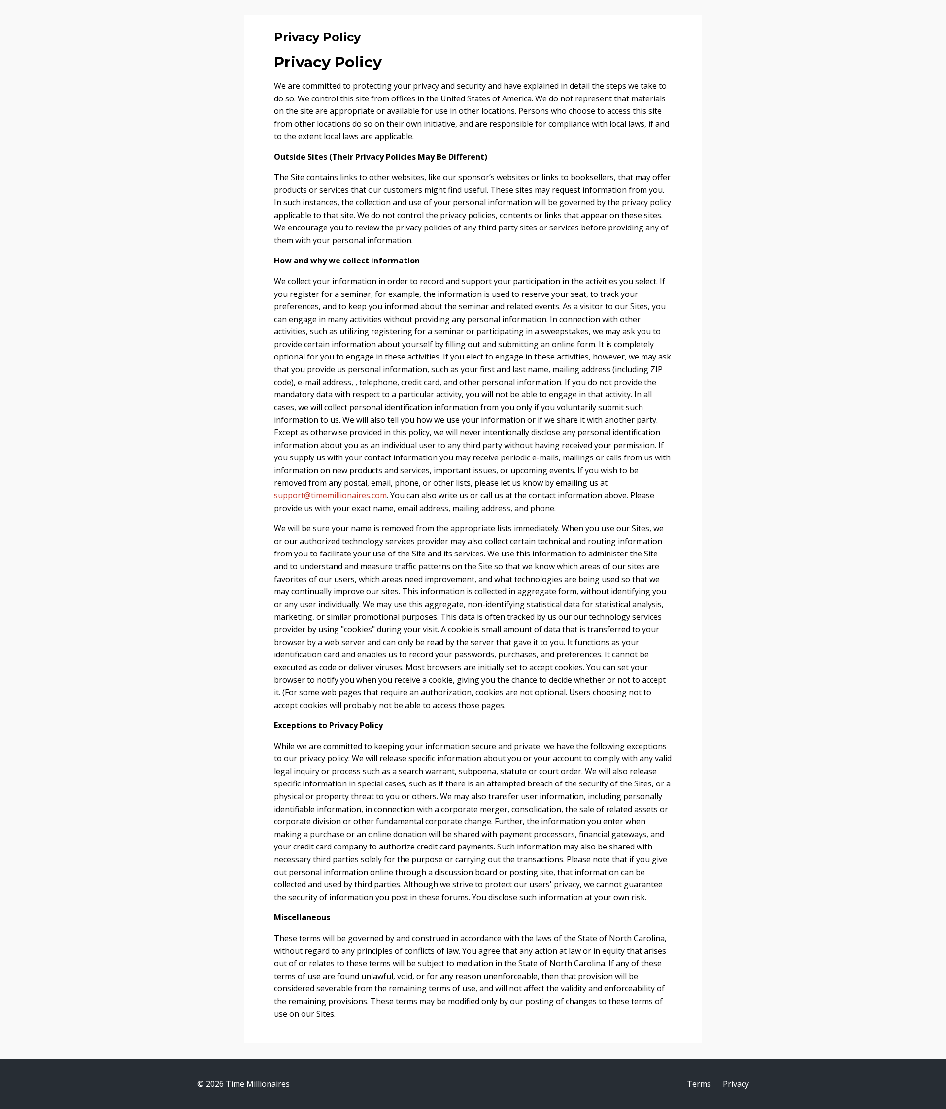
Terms (699, 1083)
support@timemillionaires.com (330, 495)
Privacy (736, 1083)
